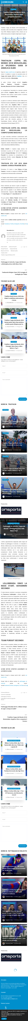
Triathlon (13, 9)
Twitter (12, 223)
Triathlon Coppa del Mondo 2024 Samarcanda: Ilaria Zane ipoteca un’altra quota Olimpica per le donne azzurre (14, 322)
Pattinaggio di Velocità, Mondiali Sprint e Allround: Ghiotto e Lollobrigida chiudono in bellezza (13, 891)
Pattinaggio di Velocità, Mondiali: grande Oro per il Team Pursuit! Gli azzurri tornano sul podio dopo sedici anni (13, 914)
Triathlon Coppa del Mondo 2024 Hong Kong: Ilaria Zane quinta (13, 423)
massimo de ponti (5, 250)
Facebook (7, 223)
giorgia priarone (4, 248)
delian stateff (4, 246)
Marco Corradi (10, 749)
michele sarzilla (14, 250)
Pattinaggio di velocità (13, 523)
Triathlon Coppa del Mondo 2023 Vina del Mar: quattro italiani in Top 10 (13, 469)
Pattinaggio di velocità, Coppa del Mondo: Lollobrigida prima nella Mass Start (13, 263)
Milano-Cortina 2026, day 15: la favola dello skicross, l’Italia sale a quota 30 (14, 745)
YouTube (22, 223)
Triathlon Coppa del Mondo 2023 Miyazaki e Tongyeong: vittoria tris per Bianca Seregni (13, 491)
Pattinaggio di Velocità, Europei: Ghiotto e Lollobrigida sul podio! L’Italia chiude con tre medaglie (13, 938)
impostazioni (4, 1016)
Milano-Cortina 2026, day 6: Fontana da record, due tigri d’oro (14, 770)
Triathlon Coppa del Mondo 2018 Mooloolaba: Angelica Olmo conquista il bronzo (15, 719)
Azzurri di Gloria (10, 326)
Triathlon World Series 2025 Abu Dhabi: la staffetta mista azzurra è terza (14, 298)
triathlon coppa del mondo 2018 (8, 254)
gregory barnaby (13, 248)
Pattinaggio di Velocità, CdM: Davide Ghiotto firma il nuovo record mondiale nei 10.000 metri (13, 868)
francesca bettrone (5, 692)
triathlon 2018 (4, 252)
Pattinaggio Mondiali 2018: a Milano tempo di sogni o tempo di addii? (14, 708)
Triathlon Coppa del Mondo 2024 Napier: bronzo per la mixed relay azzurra (12, 445)
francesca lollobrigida (6, 694)
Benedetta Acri (8, 20)
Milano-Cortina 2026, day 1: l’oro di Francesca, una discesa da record (14, 793)
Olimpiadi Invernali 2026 (14, 740)
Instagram (16, 223)
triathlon (19, 76)
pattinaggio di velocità (6, 696)
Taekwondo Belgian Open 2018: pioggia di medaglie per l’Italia (14, 273)
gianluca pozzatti (13, 246)
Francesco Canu (9, 873)
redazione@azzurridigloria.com (11, 998)
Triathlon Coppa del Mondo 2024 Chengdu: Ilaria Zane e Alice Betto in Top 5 (14, 346)
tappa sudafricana (10, 72)
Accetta (4, 1018)
